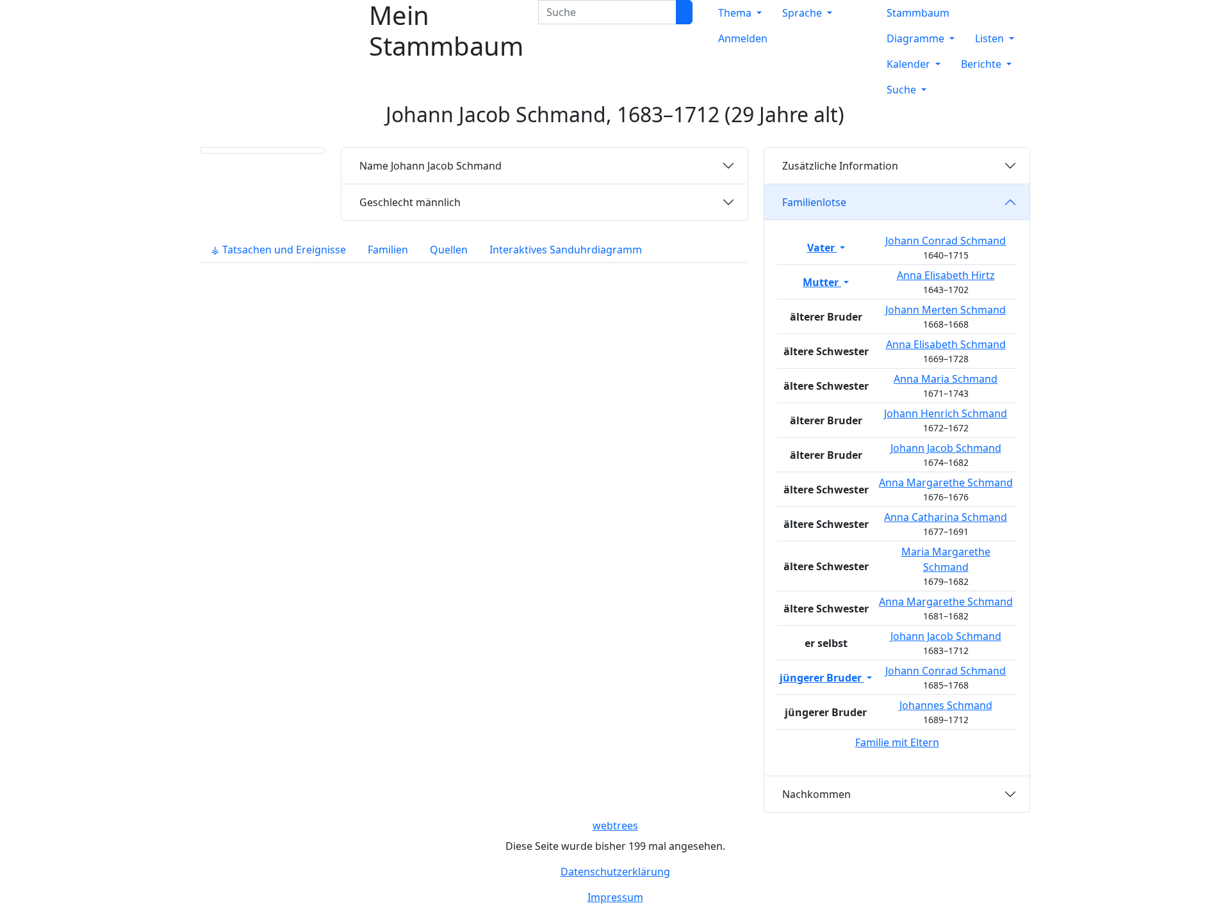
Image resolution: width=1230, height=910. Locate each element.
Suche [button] (903, 90)
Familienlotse (814, 202)
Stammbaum (918, 13)
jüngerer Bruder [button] (822, 678)
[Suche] (684, 12)
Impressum (615, 897)
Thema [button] (736, 13)
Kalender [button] (910, 64)
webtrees (615, 825)
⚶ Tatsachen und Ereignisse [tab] (278, 250)
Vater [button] (822, 248)
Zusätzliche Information (840, 166)
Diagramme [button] (917, 38)
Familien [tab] (388, 250)
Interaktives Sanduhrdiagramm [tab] (565, 250)
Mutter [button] (822, 282)
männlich (410, 202)
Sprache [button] (803, 13)
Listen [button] (990, 38)
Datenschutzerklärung (615, 872)
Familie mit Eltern (897, 742)
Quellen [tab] (449, 250)
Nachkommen (816, 794)
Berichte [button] (982, 64)
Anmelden (742, 38)
